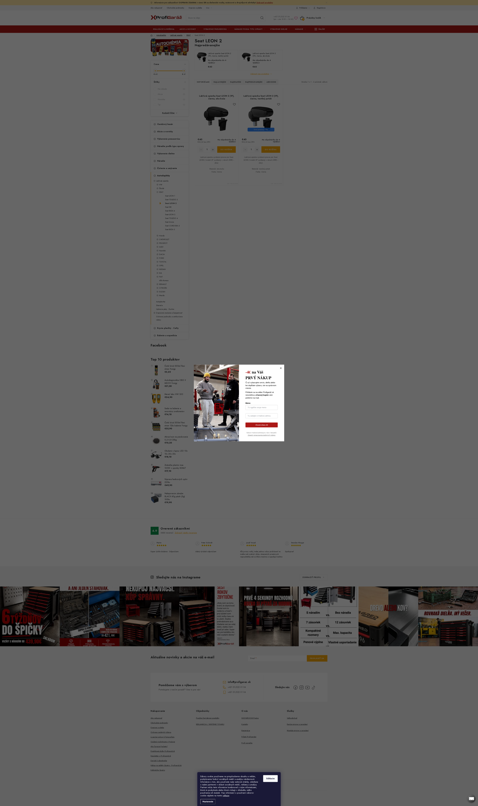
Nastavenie (208, 801)
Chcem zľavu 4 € (261, 425)
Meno (247, 403)
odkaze (226, 795)
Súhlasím (270, 778)
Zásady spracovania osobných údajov (261, 435)
